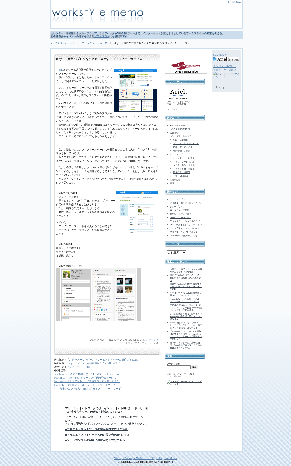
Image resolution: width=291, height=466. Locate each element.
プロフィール (74, 366)
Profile (159, 458)
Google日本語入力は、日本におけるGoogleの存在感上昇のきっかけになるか (186, 316)
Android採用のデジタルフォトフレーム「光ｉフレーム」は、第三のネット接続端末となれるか (186, 325)
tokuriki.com (170, 458)
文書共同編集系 (180, 176)
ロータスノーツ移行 (179, 210)
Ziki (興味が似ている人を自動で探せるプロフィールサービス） (90, 388)
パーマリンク (151, 339)
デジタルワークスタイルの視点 (185, 221)
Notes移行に (220, 55)
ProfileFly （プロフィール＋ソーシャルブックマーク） (86, 384)
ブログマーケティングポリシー (185, 232)
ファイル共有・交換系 (183, 169)
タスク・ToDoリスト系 (184, 165)
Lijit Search (172, 109)
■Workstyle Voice (177, 125)
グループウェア (177, 206)
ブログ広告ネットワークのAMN (185, 228)
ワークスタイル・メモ (62, 43)
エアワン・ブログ (178, 199)
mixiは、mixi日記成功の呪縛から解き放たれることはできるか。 (186, 294)
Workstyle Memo (123, 458)
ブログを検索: (173, 364)
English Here (234, 2)
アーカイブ (173, 243)
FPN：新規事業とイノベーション (186, 225)
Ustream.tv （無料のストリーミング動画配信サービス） (86, 377)
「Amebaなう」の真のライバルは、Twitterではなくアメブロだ (184, 300)
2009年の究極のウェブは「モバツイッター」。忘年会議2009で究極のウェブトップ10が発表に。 (186, 307)
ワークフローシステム (180, 217)
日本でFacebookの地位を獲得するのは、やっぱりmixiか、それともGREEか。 (186, 286)
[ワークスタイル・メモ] (145, 16)
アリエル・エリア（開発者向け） (186, 203)
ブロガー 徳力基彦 (176, 104)
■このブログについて (180, 129)
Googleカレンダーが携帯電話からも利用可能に (93, 363)
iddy (61, 69)
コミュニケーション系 (94, 43)
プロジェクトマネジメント (186, 143)
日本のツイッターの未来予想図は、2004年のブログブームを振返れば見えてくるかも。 (186, 345)
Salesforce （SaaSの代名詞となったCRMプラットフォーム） (88, 374)
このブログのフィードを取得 (180, 374)
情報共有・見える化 (182, 147)
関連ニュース (176, 183)
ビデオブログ (101, 36)
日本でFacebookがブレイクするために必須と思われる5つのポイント (186, 278)
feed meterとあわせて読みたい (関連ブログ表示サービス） (87, 381)
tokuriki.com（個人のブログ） (184, 235)
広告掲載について (143, 458)
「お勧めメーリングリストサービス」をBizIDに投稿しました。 (103, 359)
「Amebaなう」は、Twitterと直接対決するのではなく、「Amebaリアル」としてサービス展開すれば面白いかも (186, 335)
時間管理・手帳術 (181, 151)
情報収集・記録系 (181, 172)
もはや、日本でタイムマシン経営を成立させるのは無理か (186, 270)
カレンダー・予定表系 (183, 158)
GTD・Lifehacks (180, 140)
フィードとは (173, 376)
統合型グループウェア (180, 214)
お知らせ (174, 132)
